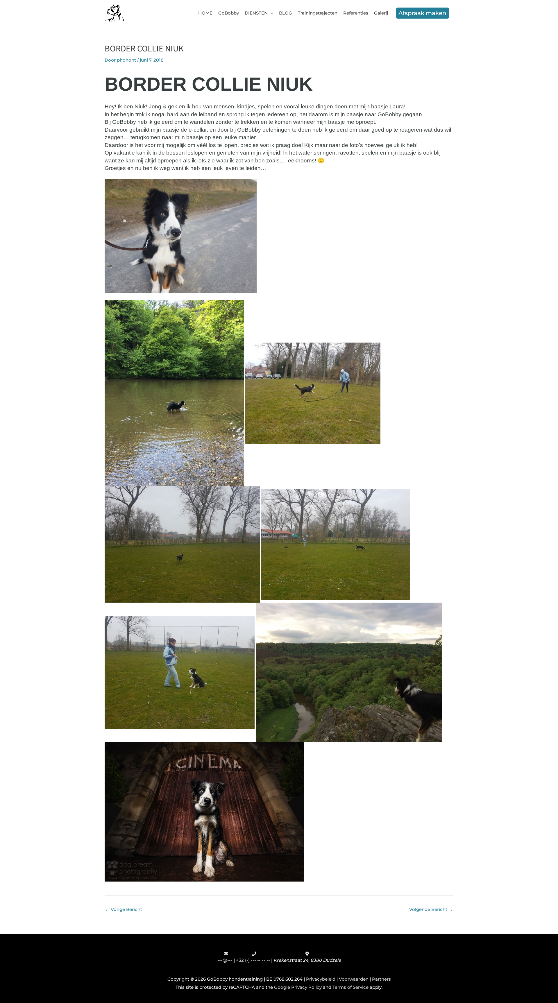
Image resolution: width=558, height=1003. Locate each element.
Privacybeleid (320, 979)
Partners (381, 979)
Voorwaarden (354, 979)
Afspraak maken (422, 13)
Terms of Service (350, 987)
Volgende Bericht (431, 909)
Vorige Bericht (123, 909)
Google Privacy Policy (298, 987)
